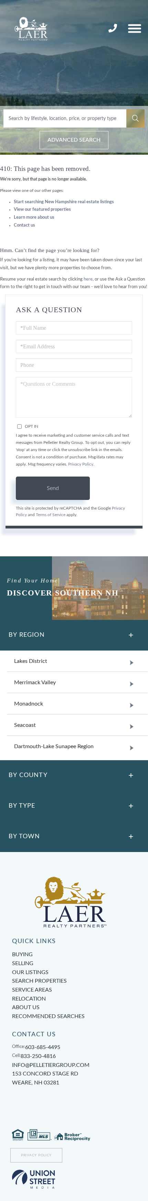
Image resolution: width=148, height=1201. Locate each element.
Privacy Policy (80, 464)
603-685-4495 (42, 1047)
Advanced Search (74, 140)
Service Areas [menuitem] (32, 990)
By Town (24, 836)
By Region (27, 635)
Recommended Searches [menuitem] (48, 1016)
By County (28, 775)
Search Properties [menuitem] (39, 981)
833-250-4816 (114, 28)
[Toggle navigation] (134, 28)
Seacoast (25, 725)
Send (53, 488)
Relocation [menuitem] (29, 999)
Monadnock (28, 704)
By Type (22, 806)
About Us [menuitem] (26, 1007)
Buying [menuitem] (22, 954)
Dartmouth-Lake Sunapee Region (54, 746)
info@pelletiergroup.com (50, 1065)
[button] (135, 118)
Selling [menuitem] (22, 963)
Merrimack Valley (35, 682)
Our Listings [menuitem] (30, 972)
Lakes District (30, 661)
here (88, 279)
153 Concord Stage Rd (45, 1078)
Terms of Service (50, 515)
